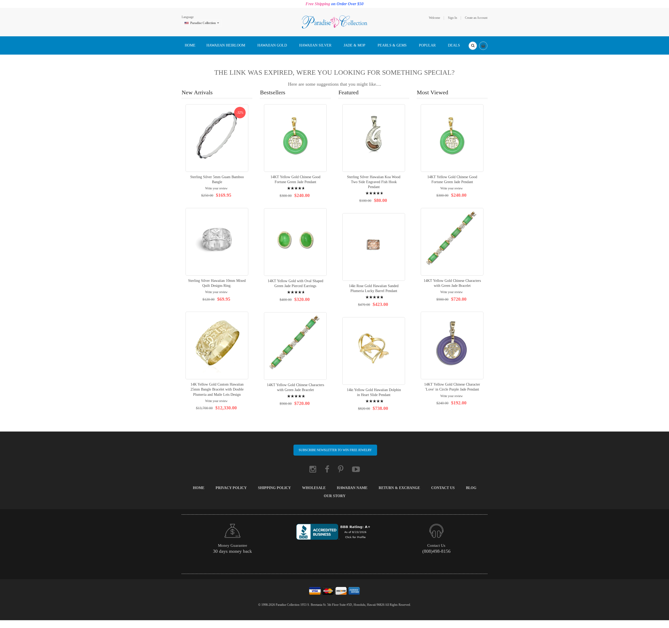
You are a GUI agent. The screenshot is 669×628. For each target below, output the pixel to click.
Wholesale (314, 488)
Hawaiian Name (352, 488)
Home (198, 488)
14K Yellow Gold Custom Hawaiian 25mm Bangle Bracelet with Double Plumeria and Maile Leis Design (217, 389)
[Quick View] (217, 138)
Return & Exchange (399, 488)
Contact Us (443, 488)
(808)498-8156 (436, 551)
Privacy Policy (231, 488)
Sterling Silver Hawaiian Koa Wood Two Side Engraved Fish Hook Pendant (373, 182)
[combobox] (473, 46)
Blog (471, 488)
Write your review (216, 188)
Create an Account (476, 18)
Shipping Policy (274, 488)
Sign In (452, 18)
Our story (334, 496)
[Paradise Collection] (334, 22)
